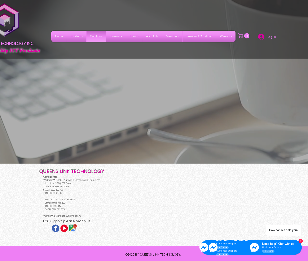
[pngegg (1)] (64, 228)
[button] (244, 35)
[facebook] (55, 228)
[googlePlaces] (73, 228)
